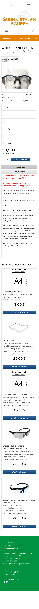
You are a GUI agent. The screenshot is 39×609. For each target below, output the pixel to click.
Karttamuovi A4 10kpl (12, 292)
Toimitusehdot (10, 543)
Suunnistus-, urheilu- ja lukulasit (14, 53)
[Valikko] (36, 38)
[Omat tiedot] (10, 4)
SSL (5, 585)
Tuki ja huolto (19, 172)
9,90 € (26, 101)
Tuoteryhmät (23, 38)
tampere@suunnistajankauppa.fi (16, 564)
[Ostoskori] (28, 4)
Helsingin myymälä (11, 569)
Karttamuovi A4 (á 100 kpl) (15, 395)
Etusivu (6, 38)
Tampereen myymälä (12, 572)
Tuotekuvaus (19, 167)
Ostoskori (8, 545)
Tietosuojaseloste (11, 548)
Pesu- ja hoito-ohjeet (12, 579)
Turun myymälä (10, 574)
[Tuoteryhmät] (6, 30)
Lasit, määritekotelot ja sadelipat (21, 51)
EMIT (6, 582)
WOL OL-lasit (9, 341)
